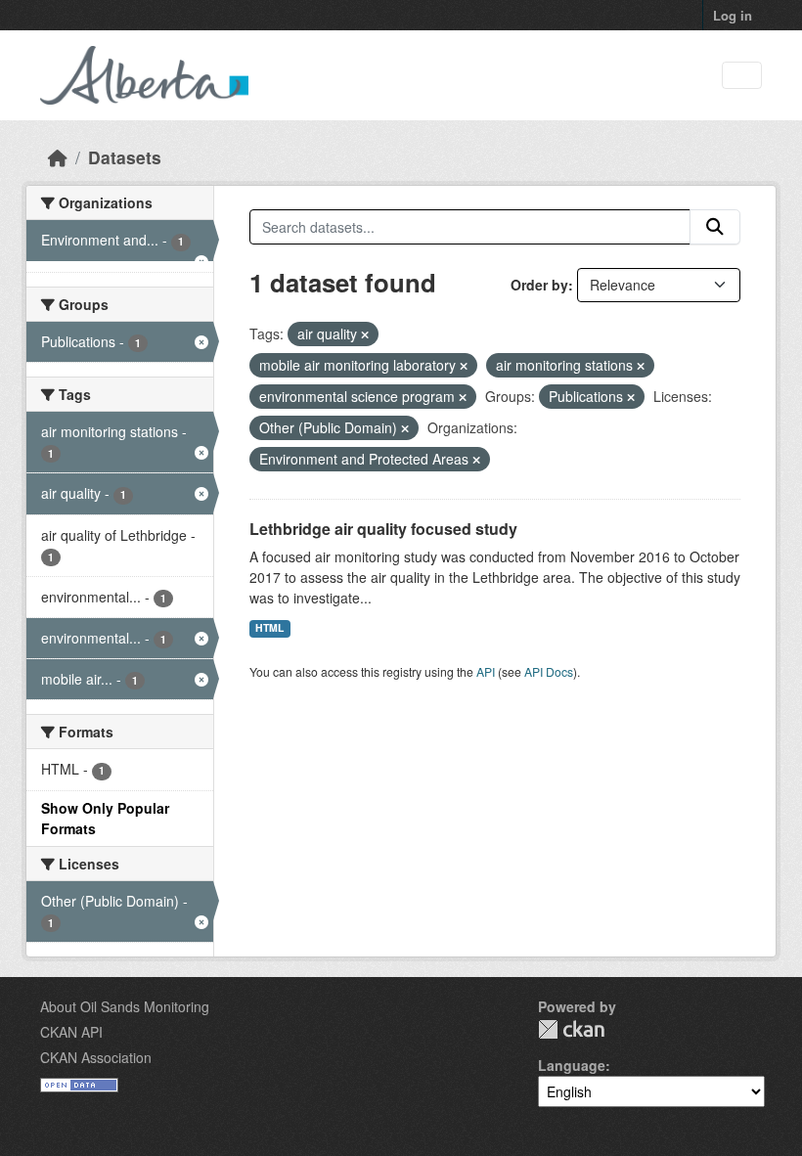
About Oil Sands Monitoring (124, 1006)
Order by (539, 284)
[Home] (57, 157)
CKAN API (71, 1032)
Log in (732, 15)
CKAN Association (96, 1057)
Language (571, 1065)
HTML (269, 627)
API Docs (548, 671)
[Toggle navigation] (742, 76)
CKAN (571, 1029)
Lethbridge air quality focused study (383, 528)
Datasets (124, 157)
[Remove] (365, 334)
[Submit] (715, 227)
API (485, 671)
